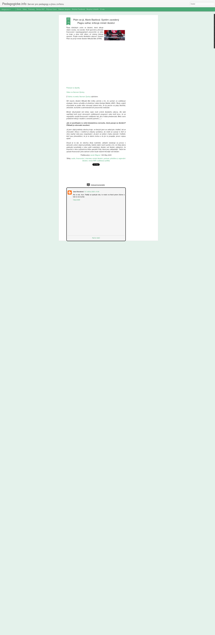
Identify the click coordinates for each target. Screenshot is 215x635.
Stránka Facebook (78, 9)
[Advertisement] (138, 53)
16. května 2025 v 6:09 (91, 191)
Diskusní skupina (64, 9)
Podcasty (31, 9)
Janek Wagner (95, 155)
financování (80, 158)
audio (73, 158)
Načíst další (96, 238)
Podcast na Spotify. (73, 88)
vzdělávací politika (103, 160)
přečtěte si (114, 158)
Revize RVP (40, 9)
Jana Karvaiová (78, 191)
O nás (102, 9)
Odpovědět (76, 199)
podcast (106, 158)
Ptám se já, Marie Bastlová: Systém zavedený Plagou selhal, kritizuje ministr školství (96, 21)
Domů (19, 9)
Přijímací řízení (51, 9)
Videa (25, 9)
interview (88, 158)
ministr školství (97, 158)
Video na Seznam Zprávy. (75, 92)
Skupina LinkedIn (92, 9)
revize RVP (92, 160)
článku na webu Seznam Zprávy (79, 96)
